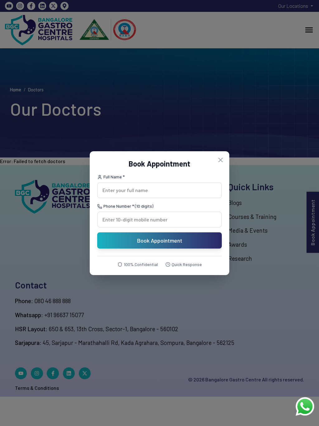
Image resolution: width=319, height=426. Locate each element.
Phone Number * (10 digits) (128, 206)
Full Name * (114, 176)
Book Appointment (159, 240)
